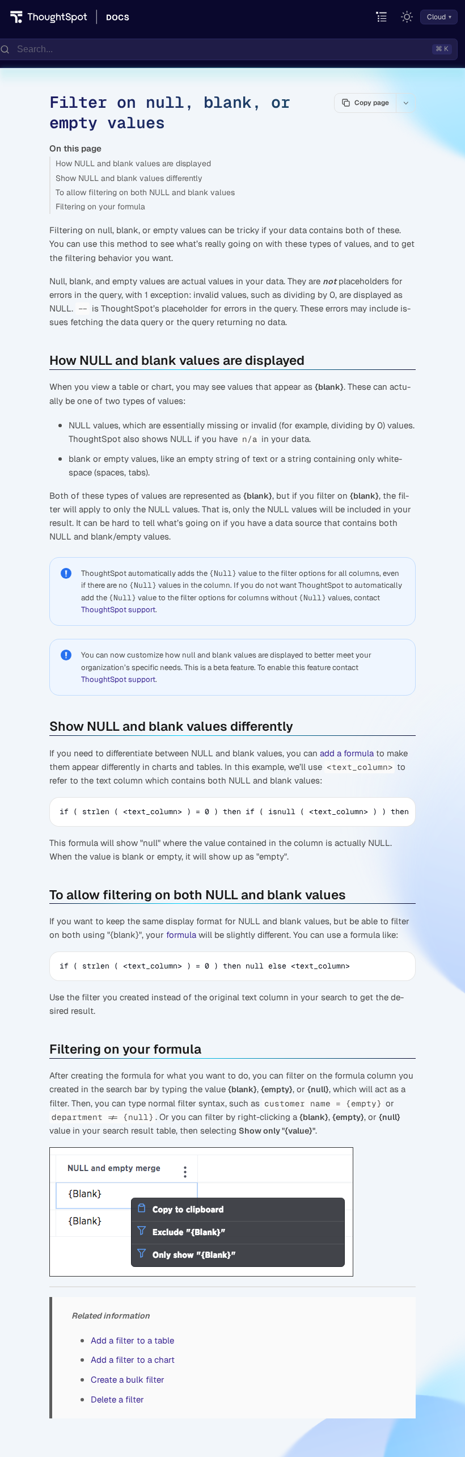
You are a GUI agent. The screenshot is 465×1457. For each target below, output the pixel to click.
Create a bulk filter (127, 1379)
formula (181, 934)
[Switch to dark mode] (407, 17)
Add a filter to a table (132, 1340)
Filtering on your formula (100, 206)
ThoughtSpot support (118, 609)
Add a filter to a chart (133, 1359)
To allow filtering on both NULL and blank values (145, 192)
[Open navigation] (382, 17)
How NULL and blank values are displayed (133, 163)
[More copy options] (405, 103)
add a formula (347, 753)
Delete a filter (117, 1399)
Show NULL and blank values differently (129, 178)
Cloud (436, 17)
